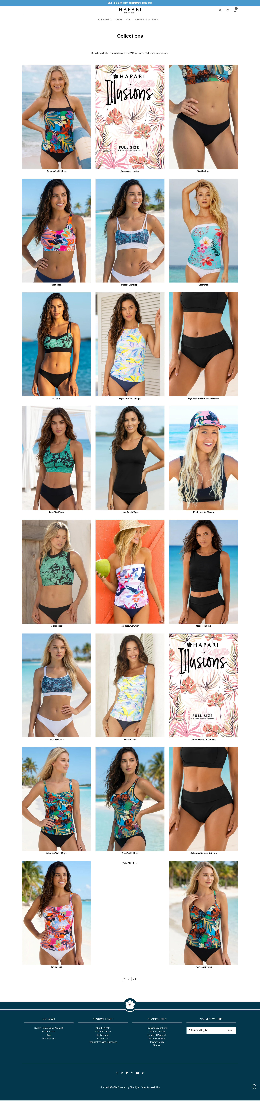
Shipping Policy (157, 1032)
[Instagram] (122, 1073)
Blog (48, 1035)
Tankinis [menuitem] (118, 20)
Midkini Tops (56, 626)
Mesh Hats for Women (203, 512)
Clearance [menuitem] (153, 20)
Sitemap (157, 1046)
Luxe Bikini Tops (56, 512)
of (134, 979)
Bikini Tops (56, 285)
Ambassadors (49, 1039)
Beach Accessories (130, 171)
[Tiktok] (143, 1073)
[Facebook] (117, 1073)
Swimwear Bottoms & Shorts (204, 853)
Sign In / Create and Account (48, 1028)
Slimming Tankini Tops (56, 853)
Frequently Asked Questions (103, 1042)
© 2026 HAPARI (108, 1088)
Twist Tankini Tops (203, 967)
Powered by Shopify (127, 1088)
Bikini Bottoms (203, 171)
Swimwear (140, 20)
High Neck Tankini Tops (130, 399)
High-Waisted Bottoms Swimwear (203, 399)
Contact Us (102, 1039)
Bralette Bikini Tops (130, 285)
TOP (254, 1089)
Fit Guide (56, 399)
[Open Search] (220, 10)
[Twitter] (127, 1073)
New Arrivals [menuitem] (104, 20)
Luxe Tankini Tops (130, 512)
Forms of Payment (157, 1035)
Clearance (203, 285)
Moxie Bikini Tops (56, 740)
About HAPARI (103, 1028)
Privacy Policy (157, 1042)
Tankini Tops (56, 967)
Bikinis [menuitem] (129, 20)
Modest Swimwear (130, 626)
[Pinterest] (132, 1073)
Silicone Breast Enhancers (203, 740)
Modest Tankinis (203, 626)
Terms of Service (157, 1039)
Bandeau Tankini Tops (56, 171)
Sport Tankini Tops (130, 853)
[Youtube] (137, 1073)
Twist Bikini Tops (130, 863)
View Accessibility (151, 1088)
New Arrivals (130, 740)
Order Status (48, 1032)
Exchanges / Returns (157, 1028)
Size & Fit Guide (103, 1032)
